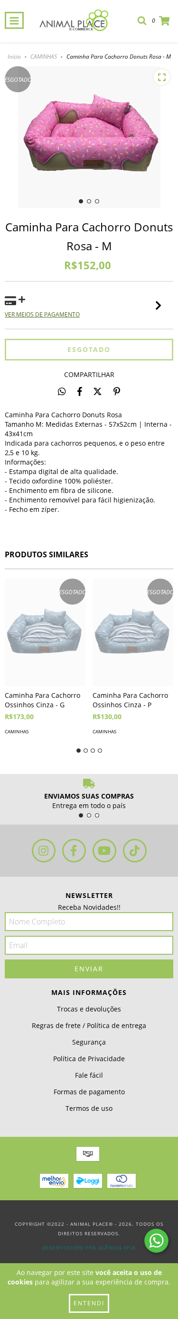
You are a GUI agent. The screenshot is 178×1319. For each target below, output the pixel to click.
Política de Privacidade (89, 1058)
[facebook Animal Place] (74, 850)
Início (14, 57)
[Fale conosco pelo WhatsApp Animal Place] (156, 1241)
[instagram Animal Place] (44, 850)
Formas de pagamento (89, 1091)
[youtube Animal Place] (104, 850)
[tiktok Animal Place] (135, 850)
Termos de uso (89, 1108)
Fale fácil (89, 1075)
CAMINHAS (43, 57)
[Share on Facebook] (80, 391)
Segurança (89, 1042)
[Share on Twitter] (97, 391)
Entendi (89, 1303)
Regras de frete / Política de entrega (89, 1025)
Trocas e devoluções (89, 1008)
